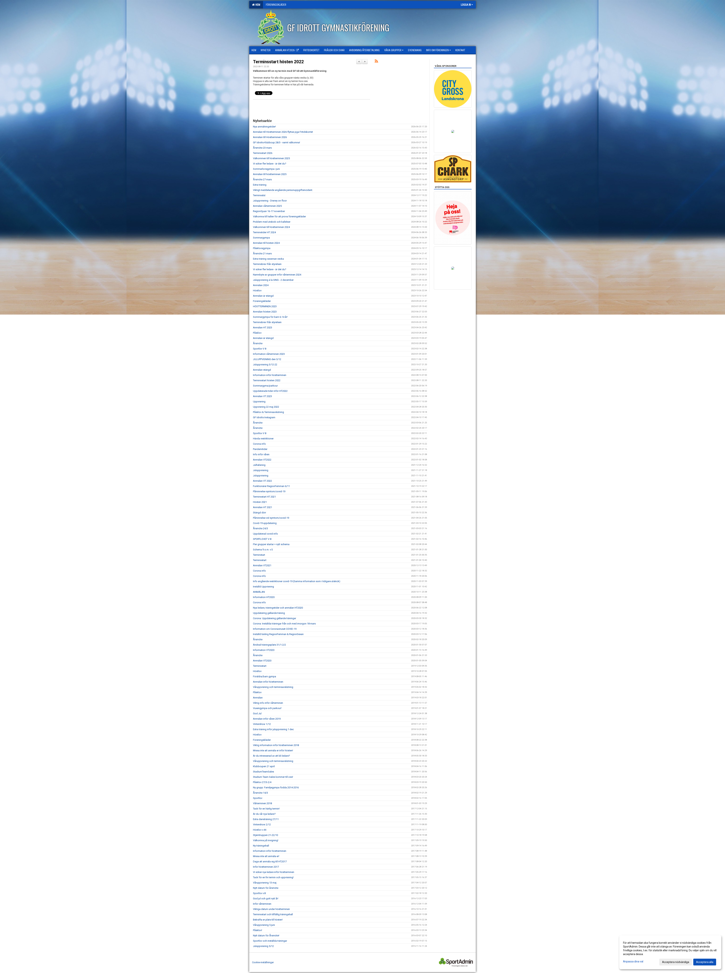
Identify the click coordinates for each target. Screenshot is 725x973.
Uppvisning (259, 401)
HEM (257, 4)
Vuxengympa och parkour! (267, 708)
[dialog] (670, 952)
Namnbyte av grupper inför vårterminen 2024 (277, 274)
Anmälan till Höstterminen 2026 (270, 137)
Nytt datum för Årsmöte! (266, 935)
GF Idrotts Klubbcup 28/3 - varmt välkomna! (276, 142)
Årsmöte (257, 343)
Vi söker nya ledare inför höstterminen (273, 872)
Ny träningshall (261, 845)
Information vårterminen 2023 (269, 354)
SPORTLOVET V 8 (262, 539)
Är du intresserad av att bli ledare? (271, 755)
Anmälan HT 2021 (262, 507)
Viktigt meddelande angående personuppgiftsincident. (283, 190)
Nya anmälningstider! (264, 126)
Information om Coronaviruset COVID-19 (274, 628)
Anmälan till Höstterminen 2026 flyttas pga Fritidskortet (283, 131)
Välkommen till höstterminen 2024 (271, 227)
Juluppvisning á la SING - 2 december (273, 280)
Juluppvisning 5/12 (263, 946)
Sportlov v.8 (259, 893)
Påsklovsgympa (261, 248)
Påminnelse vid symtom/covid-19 (271, 517)
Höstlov (257, 290)
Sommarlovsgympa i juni (266, 168)
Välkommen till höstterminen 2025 (271, 158)
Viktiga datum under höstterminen (271, 909)
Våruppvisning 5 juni (264, 925)
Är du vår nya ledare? (264, 814)
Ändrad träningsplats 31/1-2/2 (269, 644)
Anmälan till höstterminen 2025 (269, 174)
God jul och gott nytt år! (265, 898)
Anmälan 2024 (260, 285)
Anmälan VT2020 (262, 660)
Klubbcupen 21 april (264, 766)
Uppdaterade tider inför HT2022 (270, 391)
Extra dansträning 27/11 (266, 819)
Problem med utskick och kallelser (271, 221)
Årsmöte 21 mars (262, 253)
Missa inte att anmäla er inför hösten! (273, 750)
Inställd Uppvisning (263, 586)
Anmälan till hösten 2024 (266, 243)
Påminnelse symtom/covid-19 (269, 491)
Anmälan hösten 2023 (265, 311)
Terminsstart (259, 560)
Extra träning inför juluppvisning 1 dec (273, 729)
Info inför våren (261, 454)
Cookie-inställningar (263, 962)
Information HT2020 (264, 597)
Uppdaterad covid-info (265, 533)
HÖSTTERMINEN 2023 (265, 306)
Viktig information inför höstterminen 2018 (276, 745)
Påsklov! (257, 930)
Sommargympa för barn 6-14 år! (270, 317)
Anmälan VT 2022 (262, 480)
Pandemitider (260, 449)
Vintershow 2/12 (262, 824)
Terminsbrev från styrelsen (267, 264)
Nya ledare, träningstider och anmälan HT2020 (278, 607)
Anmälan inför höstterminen (268, 681)
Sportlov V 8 (259, 348)
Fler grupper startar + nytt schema (271, 544)
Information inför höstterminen (269, 375)
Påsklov (257, 332)
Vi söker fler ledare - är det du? (269, 163)
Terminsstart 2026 (262, 153)
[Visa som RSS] (376, 61)
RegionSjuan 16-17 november (269, 211)
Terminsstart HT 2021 (264, 496)
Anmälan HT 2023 (262, 327)
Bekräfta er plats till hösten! (268, 919)
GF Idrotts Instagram (264, 417)
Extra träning (259, 184)
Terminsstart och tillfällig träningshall (273, 914)
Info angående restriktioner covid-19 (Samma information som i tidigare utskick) (296, 581)
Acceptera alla (704, 962)
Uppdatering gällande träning (269, 613)
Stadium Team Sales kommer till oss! (273, 776)
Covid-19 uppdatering (265, 523)
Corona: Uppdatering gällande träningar (274, 618)
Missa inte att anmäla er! (266, 856)
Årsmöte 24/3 (260, 528)
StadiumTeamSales (263, 771)
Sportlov (257, 798)
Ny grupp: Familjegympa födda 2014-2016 (276, 787)
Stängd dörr (259, 512)
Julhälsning (259, 465)
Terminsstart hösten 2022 (278, 61)
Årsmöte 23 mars (262, 147)
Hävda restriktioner (263, 438)
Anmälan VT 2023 (262, 396)
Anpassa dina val (633, 961)
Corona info (259, 443)
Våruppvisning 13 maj (264, 882)
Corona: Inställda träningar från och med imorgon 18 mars (284, 623)
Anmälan (258, 697)
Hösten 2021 (260, 502)
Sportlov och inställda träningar (270, 940)
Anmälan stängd (262, 369)
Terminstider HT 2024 (264, 232)
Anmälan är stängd (263, 295)
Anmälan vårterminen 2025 (267, 205)
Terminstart (259, 554)
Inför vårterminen (262, 903)
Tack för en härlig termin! (266, 808)
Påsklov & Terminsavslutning (268, 412)
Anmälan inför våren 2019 (267, 718)
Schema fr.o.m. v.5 (263, 549)
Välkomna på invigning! (265, 840)
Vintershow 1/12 (262, 724)
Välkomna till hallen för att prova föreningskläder (279, 216)
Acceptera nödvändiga (675, 962)
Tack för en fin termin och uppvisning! (273, 877)
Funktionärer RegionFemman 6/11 (271, 486)
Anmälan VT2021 (262, 565)
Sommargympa (261, 237)
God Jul (257, 713)
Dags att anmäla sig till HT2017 (270, 861)
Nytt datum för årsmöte (265, 888)
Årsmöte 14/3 (260, 792)
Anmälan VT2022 (262, 459)
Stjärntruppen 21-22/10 (265, 835)
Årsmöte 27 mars (262, 179)
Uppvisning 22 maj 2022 (266, 406)
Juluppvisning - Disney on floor (270, 200)
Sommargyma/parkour (265, 385)
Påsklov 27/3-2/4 (262, 782)
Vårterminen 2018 (262, 803)
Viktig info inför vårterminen (268, 702)
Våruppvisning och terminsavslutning (273, 687)
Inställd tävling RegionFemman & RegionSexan (278, 634)
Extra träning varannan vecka (268, 258)
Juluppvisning (260, 470)
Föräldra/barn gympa (264, 676)
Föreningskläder (262, 301)
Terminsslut (259, 195)
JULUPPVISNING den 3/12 (267, 359)
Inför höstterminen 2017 (266, 866)
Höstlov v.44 (259, 829)
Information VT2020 (263, 650)
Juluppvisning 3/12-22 (265, 364)
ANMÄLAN (259, 591)
